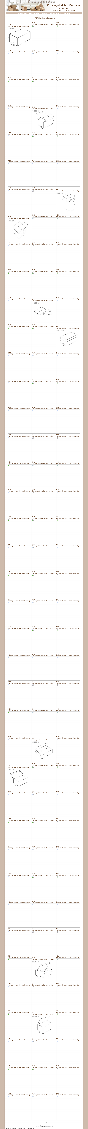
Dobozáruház (22, 13)
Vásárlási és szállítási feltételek (51, 13)
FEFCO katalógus (44, 1122)
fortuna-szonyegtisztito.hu (28, 1128)
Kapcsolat (66, 13)
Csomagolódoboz (48, 1126)
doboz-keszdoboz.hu (17, 1128)
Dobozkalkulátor (34, 13)
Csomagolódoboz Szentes (43, 1125)
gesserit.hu (9, 1128)
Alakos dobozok (39, 1126)
